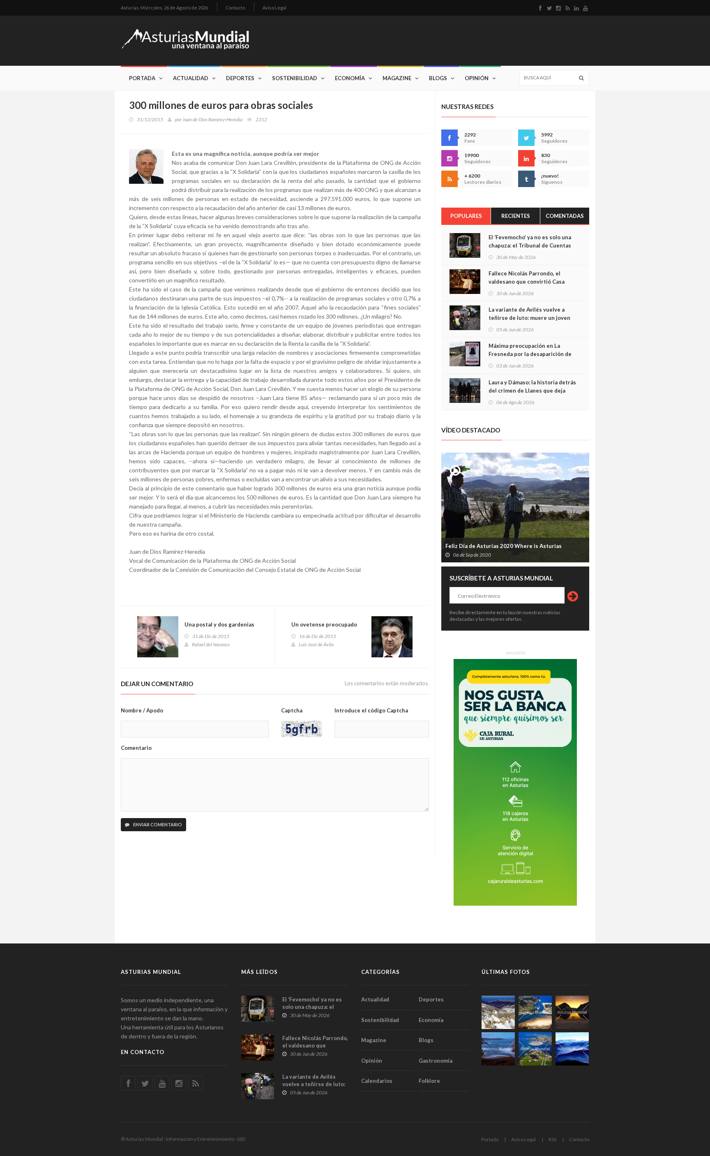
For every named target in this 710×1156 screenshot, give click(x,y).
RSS (552, 1139)
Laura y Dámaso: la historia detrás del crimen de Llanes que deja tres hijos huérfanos (532, 390)
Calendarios (376, 1080)
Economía (350, 78)
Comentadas (565, 216)
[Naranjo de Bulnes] (498, 1012)
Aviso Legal (274, 7)
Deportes (240, 78)
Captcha (291, 710)
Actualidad (190, 78)
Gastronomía (435, 1060)
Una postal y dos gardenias (219, 624)
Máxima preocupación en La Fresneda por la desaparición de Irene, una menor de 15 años (530, 353)
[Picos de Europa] (572, 1049)
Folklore (429, 1080)
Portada (142, 78)
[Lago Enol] (572, 1012)
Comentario (136, 747)
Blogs (438, 78)
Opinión (477, 78)
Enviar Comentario (157, 824)
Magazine (397, 78)
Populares (466, 216)
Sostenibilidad (294, 78)
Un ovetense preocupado (324, 624)
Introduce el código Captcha (371, 710)
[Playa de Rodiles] (535, 1012)
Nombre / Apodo (142, 710)
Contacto (235, 7)
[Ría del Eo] (535, 1049)
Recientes (515, 216)
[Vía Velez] (498, 1049)
